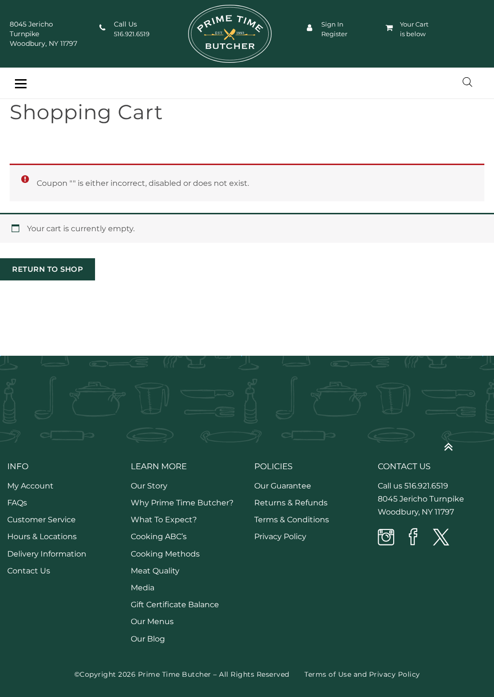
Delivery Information (46, 553)
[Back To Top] (453, 443)
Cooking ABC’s (159, 536)
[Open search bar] (467, 82)
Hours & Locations (42, 536)
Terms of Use (327, 674)
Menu (20, 83)
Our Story (149, 485)
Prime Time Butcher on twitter (440, 537)
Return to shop (47, 269)
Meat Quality (155, 570)
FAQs (17, 502)
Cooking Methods (165, 553)
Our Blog (148, 638)
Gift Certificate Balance (175, 604)
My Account (30, 485)
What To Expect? (164, 519)
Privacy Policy (280, 536)
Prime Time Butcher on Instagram (386, 537)
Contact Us (28, 570)
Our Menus (152, 621)
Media (142, 587)
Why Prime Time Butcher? (182, 502)
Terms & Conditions (291, 519)
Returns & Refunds (291, 502)
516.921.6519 (132, 34)
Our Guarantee (282, 485)
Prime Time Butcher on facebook (413, 537)
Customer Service (41, 519)
